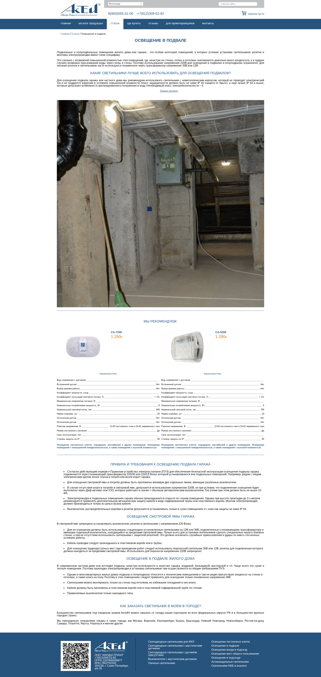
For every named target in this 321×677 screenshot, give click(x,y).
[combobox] (125, 4)
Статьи (115, 23)
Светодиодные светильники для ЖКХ (171, 641)
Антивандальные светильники (230, 661)
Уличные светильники (161, 663)
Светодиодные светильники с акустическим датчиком (175, 647)
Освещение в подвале (225, 645)
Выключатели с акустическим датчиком (172, 659)
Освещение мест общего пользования (235, 653)
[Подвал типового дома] (160, 203)
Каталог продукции (91, 23)
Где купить (134, 23)
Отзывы (153, 23)
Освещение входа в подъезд (229, 649)
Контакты (208, 23)
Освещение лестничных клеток (230, 641)
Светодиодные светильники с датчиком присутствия (172, 653)
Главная (66, 23)
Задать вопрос (169, 91)
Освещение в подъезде (226, 657)
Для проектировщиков (180, 23)
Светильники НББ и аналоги (229, 665)
